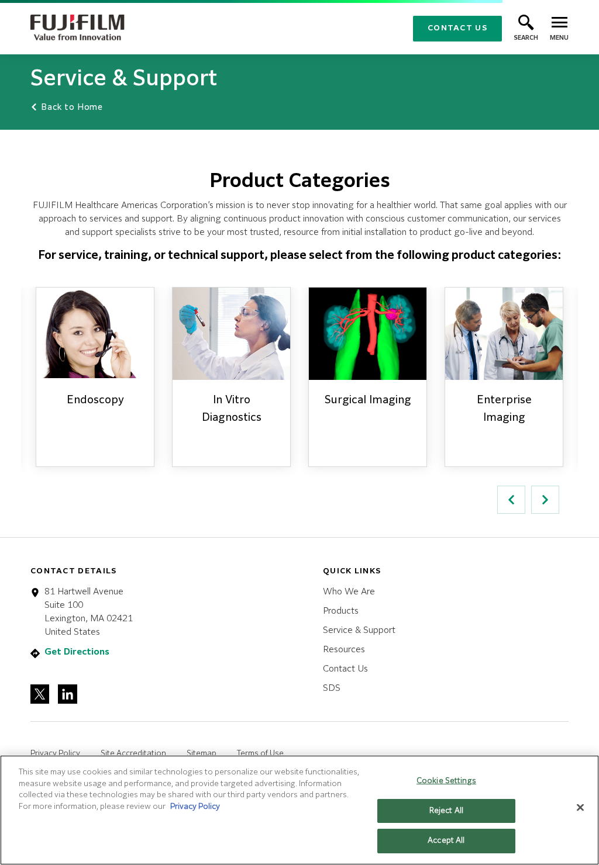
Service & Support (359, 630)
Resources (344, 649)
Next (545, 500)
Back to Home (71, 107)
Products (341, 611)
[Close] (580, 808)
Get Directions (76, 652)
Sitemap (201, 753)
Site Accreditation (133, 753)
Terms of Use (260, 753)
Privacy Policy (55, 753)
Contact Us (457, 28)
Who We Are (349, 591)
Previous (511, 500)
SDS (331, 688)
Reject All (446, 811)
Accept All (446, 841)
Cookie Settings (446, 781)
